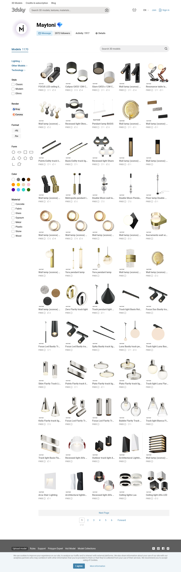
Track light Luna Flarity (157, 383)
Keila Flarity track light (49, 420)
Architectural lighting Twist (76, 495)
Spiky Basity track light (103, 346)
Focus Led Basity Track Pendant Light (49, 346)
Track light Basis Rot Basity (130, 309)
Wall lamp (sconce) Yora (49, 272)
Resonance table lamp (157, 86)
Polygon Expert (55, 548)
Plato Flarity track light (103, 383)
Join (154, 10)
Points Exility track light (49, 161)
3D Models (17, 3)
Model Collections (87, 548)
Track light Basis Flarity (49, 458)
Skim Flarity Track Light (49, 383)
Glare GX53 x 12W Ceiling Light (103, 86)
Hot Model (70, 548)
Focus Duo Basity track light (157, 309)
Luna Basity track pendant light (130, 346)
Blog (53, 3)
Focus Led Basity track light (76, 346)
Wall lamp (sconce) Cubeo (130, 235)
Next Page (104, 512)
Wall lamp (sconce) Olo (49, 235)
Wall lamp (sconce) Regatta (130, 123)
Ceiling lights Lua (127, 495)
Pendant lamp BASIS (102, 123)
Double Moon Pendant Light (130, 198)
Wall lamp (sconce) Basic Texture (157, 123)
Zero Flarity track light (76, 309)
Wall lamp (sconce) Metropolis (49, 198)
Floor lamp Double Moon (157, 198)
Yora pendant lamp (75, 272)
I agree (79, 566)
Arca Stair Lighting (47, 495)
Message (46, 33)
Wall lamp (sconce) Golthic (130, 161)
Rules (32, 548)
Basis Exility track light (76, 161)
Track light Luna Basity (157, 346)
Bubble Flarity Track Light (130, 420)
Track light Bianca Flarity (157, 420)
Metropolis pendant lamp (76, 198)
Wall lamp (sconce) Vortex (49, 123)
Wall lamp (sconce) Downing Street (157, 458)
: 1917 (82, 33)
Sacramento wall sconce (157, 235)
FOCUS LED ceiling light (49, 86)
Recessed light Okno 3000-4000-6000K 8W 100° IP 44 (76, 123)
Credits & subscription (37, 3)
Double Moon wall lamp (103, 198)
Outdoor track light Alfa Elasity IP (103, 458)
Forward (122, 520)
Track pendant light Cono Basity (103, 309)
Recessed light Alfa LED (76, 458)
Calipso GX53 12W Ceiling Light (76, 86)
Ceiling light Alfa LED (156, 495)
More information (97, 566)
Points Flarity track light (76, 383)
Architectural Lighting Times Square (130, 458)
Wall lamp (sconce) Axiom (130, 86)
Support (42, 548)
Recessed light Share (103, 161)
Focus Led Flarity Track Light (76, 420)
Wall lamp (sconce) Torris (130, 272)
